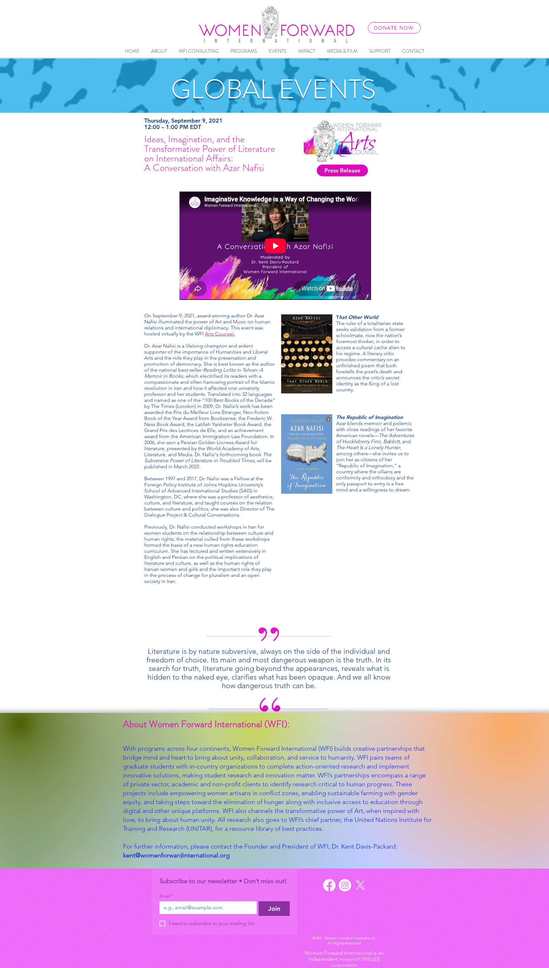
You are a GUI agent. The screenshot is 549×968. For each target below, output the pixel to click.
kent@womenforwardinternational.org (176, 855)
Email (166, 896)
